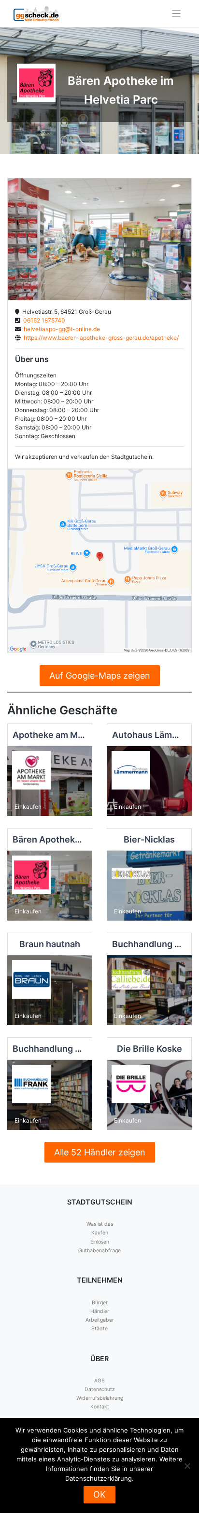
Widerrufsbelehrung (99, 1398)
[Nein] (187, 1466)
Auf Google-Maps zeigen (99, 675)
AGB (99, 1381)
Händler (99, 1311)
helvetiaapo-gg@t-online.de (60, 329)
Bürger (100, 1302)
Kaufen (99, 1233)
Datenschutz (100, 1389)
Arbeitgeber (99, 1320)
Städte (99, 1329)
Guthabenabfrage (99, 1250)
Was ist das (99, 1224)
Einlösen (99, 1242)
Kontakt (99, 1407)
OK (99, 1494)
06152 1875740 (42, 320)
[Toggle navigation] (176, 14)
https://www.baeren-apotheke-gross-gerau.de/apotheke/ (100, 337)
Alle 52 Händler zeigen (99, 1152)
